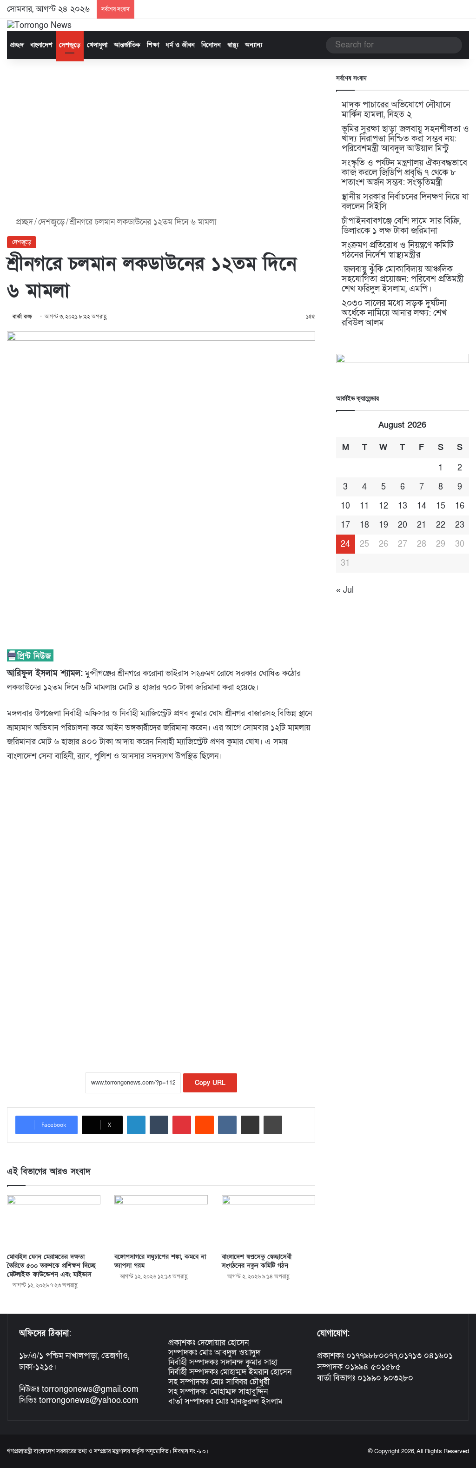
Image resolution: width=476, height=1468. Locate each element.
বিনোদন (211, 44)
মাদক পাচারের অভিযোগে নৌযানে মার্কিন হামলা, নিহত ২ (396, 109)
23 (459, 525)
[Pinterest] (181, 1125)
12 (383, 506)
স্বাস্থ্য (232, 44)
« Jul (345, 590)
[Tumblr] (159, 1125)
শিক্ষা (153, 44)
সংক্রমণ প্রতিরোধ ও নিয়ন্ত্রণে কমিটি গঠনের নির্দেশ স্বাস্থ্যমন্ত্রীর (397, 250)
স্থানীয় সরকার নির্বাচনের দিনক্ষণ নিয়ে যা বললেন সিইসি (405, 201)
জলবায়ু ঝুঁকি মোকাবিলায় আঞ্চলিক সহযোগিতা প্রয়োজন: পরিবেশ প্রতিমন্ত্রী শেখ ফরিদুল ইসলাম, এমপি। (403, 279)
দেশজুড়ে (69, 44)
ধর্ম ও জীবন (180, 44)
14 (421, 506)
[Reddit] (204, 1125)
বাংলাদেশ (41, 44)
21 (421, 525)
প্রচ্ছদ (17, 44)
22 (440, 525)
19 (383, 525)
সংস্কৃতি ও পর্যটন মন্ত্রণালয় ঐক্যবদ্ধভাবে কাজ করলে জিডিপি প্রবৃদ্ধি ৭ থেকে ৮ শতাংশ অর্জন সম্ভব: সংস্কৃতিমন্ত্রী (404, 172)
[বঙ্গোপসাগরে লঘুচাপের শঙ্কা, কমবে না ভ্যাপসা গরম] (161, 1221)
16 (459, 506)
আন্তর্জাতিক (127, 44)
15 (440, 506)
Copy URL (210, 1082)
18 (364, 525)
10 (345, 506)
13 (402, 506)
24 (345, 544)
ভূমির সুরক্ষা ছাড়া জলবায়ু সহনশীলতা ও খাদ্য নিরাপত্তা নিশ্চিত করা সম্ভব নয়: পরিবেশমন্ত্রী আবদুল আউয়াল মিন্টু (405, 138)
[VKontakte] (227, 1125)
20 (402, 525)
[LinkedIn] (136, 1125)
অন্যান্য (253, 44)
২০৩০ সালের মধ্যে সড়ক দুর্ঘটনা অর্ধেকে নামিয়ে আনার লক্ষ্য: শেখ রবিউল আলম (394, 313)
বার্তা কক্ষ (22, 316)
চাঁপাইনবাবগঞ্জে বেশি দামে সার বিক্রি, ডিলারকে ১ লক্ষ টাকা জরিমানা (401, 226)
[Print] (273, 1125)
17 (345, 525)
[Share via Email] (250, 1125)
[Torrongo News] (39, 25)
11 (364, 506)
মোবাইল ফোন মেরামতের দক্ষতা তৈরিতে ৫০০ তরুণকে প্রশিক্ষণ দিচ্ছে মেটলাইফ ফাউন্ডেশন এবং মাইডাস (51, 1265)
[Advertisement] (161, 138)
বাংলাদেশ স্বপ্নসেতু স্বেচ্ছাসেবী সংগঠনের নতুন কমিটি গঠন (256, 1261)
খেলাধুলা (97, 44)
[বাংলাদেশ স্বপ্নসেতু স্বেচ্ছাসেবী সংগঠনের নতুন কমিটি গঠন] (268, 1221)
